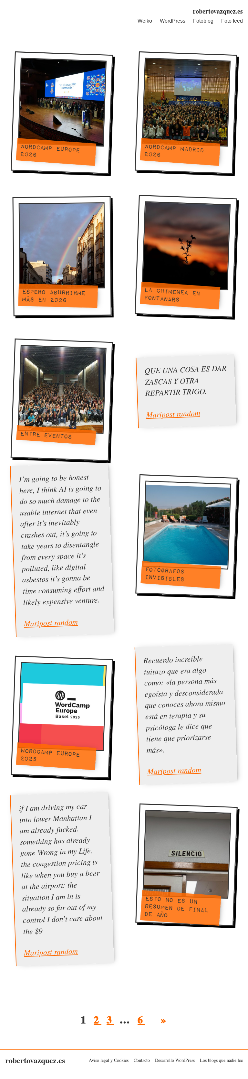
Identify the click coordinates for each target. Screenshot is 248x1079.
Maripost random (173, 413)
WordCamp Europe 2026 (50, 150)
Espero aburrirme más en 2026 (53, 295)
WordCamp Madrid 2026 (174, 150)
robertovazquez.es (218, 11)
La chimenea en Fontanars (172, 294)
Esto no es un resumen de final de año (176, 906)
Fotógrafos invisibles (164, 574)
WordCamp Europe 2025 (50, 754)
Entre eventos (46, 434)
